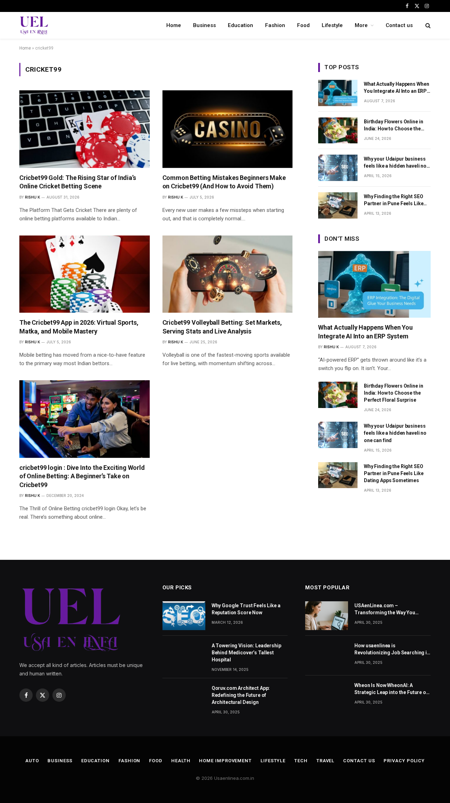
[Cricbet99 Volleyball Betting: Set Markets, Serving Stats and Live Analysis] (227, 274)
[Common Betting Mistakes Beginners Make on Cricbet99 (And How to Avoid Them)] (227, 129)
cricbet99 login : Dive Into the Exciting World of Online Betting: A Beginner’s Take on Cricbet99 (82, 476)
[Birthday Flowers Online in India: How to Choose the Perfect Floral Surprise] (338, 130)
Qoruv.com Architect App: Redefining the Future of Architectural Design (241, 695)
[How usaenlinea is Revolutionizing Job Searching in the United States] (326, 655)
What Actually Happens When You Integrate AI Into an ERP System (396, 88)
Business (204, 25)
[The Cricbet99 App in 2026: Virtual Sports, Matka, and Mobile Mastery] (84, 274)
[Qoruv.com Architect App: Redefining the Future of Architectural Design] (183, 698)
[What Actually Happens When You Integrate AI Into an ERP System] (338, 93)
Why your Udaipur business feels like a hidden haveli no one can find (395, 162)
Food (303, 25)
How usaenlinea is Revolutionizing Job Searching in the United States (392, 649)
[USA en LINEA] (34, 25)
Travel (325, 760)
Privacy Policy (404, 760)
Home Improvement (225, 760)
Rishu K (32, 197)
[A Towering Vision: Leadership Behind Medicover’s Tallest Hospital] (183, 655)
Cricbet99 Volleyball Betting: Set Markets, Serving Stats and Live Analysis (222, 327)
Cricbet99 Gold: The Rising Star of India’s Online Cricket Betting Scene (77, 182)
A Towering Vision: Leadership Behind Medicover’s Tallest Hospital (246, 652)
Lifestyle (332, 25)
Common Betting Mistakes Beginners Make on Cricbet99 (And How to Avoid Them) (224, 182)
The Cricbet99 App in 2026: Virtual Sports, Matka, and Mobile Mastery (78, 327)
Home (173, 25)
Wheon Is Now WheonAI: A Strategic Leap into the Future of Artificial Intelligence (391, 689)
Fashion (275, 25)
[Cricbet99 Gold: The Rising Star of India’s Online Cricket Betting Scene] (84, 129)
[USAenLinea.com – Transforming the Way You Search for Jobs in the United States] (326, 615)
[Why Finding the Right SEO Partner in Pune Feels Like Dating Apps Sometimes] (338, 205)
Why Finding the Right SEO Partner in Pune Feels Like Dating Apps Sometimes (393, 200)
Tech (301, 760)
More (361, 25)
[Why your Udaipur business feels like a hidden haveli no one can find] (338, 168)
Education (240, 25)
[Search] (427, 25)
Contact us (399, 25)
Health (180, 760)
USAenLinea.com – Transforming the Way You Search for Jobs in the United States (387, 609)
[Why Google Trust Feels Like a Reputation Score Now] (183, 615)
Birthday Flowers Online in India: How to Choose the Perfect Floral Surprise (393, 125)
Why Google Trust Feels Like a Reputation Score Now (246, 609)
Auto (32, 760)
